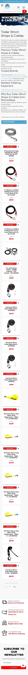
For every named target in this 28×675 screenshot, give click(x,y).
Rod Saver (15, 76)
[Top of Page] (23, 665)
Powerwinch (8, 76)
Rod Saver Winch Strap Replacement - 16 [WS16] (11, 380)
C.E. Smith (22, 75)
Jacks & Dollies (22, 91)
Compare (18, 146)
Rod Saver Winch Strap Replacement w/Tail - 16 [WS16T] (11, 571)
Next (14, 586)
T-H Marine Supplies (6, 78)
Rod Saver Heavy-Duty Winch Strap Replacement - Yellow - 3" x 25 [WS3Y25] (11, 416)
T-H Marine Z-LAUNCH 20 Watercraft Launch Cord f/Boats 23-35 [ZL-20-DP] (11, 192)
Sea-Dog (21, 76)
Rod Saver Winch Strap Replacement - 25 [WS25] (11, 309)
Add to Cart (10, 146)
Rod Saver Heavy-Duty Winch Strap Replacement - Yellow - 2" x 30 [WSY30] (11, 455)
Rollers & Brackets (15, 90)
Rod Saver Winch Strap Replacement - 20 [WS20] (11, 344)
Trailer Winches (5, 90)
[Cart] (24, 7)
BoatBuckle (15, 75)
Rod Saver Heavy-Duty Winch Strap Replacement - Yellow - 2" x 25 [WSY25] (11, 494)
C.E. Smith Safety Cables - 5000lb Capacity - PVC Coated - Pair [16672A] (11, 270)
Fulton (3, 76)
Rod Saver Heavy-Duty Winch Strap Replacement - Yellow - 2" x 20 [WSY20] (11, 533)
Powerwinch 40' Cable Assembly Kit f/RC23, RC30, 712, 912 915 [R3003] (11, 153)
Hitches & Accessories (12, 91)
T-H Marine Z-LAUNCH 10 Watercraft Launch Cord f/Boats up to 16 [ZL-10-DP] (11, 231)
